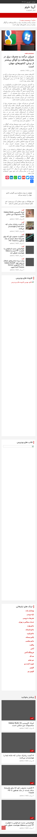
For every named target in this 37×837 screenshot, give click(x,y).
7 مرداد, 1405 (19, 243)
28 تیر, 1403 (30, 70)
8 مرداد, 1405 (19, 219)
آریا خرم (30, 7)
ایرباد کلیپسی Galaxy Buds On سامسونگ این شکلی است (14, 214)
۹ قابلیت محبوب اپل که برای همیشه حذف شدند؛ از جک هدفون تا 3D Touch (13, 238)
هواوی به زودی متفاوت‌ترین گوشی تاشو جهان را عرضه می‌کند (19, 194)
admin (22, 70)
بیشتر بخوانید (27, 697)
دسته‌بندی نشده (29, 53)
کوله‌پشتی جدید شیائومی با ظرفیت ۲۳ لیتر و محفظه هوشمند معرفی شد (14, 251)
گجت (22, 210)
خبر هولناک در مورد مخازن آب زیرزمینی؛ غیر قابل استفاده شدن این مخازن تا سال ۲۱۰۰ (19, 202)
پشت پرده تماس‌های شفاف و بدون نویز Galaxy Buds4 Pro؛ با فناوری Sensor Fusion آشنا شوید (13, 264)
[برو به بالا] (4, 828)
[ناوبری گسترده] (32, 15)
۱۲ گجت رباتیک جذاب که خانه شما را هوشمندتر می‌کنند (15, 226)
